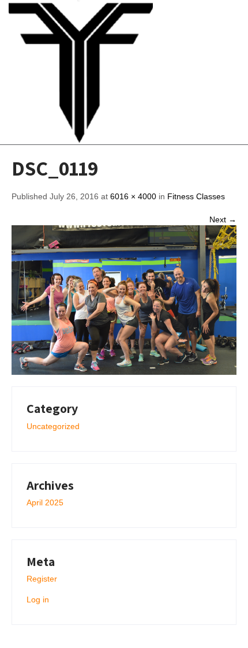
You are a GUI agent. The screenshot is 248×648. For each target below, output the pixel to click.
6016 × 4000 (133, 196)
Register (42, 578)
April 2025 (45, 502)
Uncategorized (53, 426)
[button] (209, 71)
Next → (222, 219)
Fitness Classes (196, 196)
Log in (38, 599)
